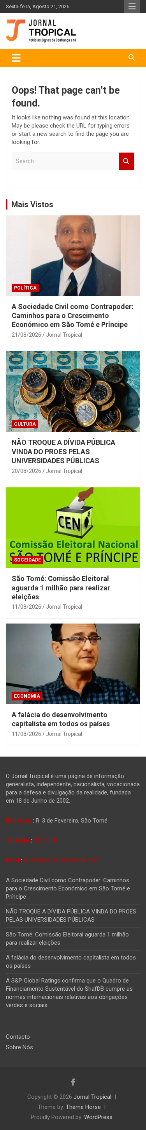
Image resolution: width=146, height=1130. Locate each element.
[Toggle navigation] (16, 58)
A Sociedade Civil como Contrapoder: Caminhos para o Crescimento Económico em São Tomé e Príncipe (73, 315)
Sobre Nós (19, 1047)
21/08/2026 (26, 335)
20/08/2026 (26, 471)
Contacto (18, 1036)
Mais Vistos (32, 204)
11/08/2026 (26, 607)
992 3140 (45, 840)
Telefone (18, 840)
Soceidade (27, 560)
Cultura (25, 424)
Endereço (19, 820)
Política (25, 288)
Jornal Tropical (64, 335)
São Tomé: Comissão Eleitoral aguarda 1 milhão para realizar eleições (61, 587)
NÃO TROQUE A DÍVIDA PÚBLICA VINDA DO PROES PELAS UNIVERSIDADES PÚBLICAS (63, 451)
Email (13, 860)
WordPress (98, 1117)
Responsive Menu (132, 6)
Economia (27, 696)
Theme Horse (83, 1106)
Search (126, 161)
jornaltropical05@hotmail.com (62, 860)
